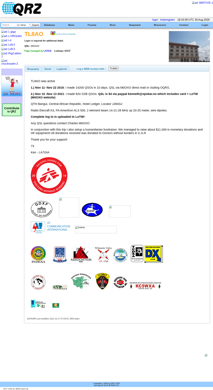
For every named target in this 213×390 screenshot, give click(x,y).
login (155, 19)
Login (205, 25)
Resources (160, 25)
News (71, 25)
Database (49, 25)
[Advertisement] (116, 355)
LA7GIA (47, 51)
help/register (167, 19)
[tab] (33, 69)
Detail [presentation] (48, 69)
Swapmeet (135, 25)
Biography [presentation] (33, 69)
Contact (183, 25)
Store (113, 25)
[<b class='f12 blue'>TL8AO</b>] (189, 61)
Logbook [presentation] (62, 69)
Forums (92, 25)
